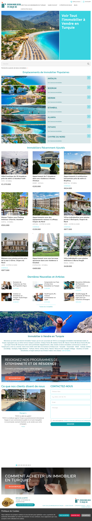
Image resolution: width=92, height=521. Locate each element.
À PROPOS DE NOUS (65, 5)
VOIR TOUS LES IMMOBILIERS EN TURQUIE (33, 5)
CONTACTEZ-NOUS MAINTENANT (25, 504)
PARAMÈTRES (86, 515)
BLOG (75, 5)
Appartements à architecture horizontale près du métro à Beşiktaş (75, 178)
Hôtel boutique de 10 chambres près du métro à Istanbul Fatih (13, 177)
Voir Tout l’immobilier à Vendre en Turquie (73, 21)
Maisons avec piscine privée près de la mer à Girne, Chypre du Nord (14, 260)
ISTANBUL (52, 107)
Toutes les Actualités (46, 307)
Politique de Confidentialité (83, 420)
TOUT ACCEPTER (64, 515)
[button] (16, 465)
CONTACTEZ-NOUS (26, 9)
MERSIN (51, 98)
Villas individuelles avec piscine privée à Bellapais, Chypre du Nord (76, 219)
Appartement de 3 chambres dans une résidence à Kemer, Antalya (44, 178)
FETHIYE (52, 127)
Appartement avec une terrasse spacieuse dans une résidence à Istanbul (45, 260)
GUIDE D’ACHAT (52, 5)
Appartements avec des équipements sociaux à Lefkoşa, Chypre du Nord (45, 219)
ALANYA (52, 117)
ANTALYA (52, 78)
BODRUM (52, 88)
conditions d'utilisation (69, 420)
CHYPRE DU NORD (56, 137)
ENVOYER (70, 424)
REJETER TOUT (75, 515)
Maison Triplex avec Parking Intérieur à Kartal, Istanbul (12, 218)
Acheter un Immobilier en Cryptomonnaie (23, 501)
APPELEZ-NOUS (76, 1)
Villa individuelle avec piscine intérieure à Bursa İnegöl (76, 259)
